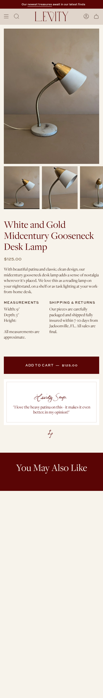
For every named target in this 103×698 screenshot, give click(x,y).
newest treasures (37, 4)
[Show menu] (6, 16)
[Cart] (96, 16)
